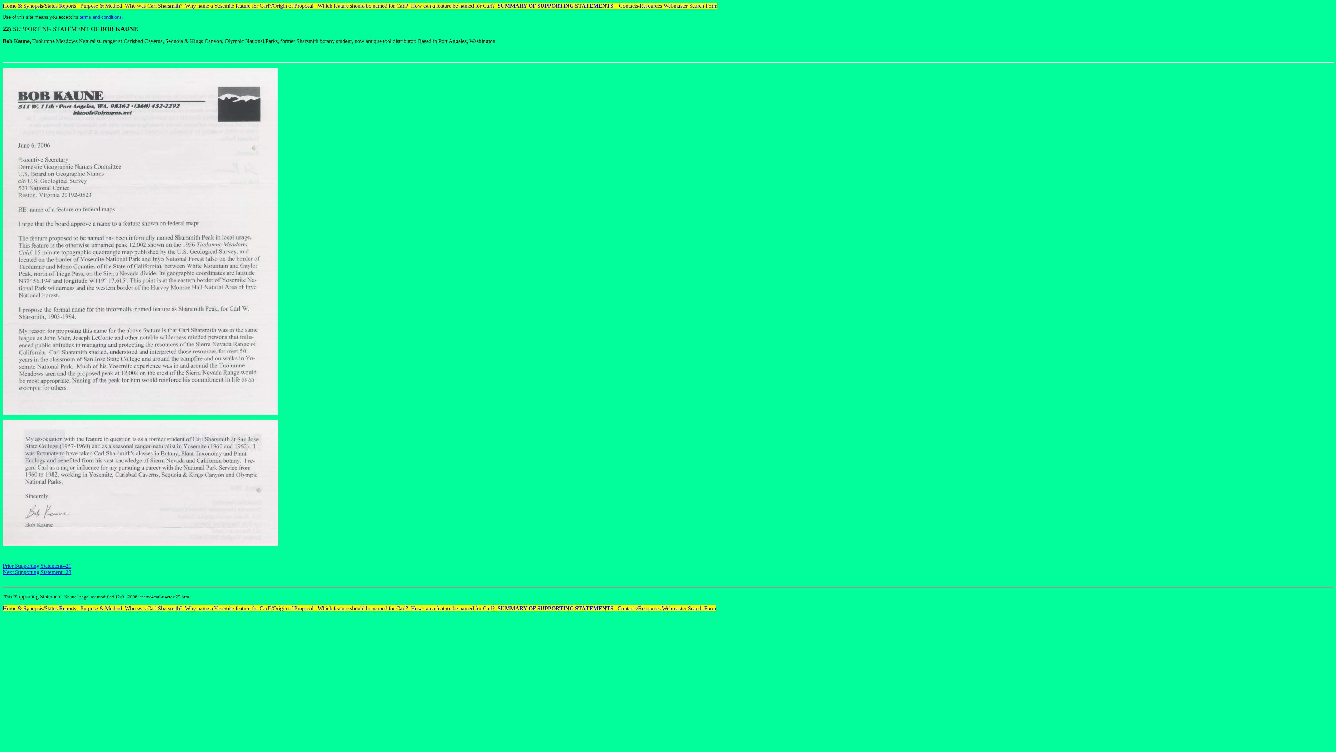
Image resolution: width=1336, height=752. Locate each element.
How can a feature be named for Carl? (453, 6)
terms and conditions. (101, 17)
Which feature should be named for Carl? (363, 6)
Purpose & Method (101, 6)
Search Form (703, 6)
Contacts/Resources (640, 6)
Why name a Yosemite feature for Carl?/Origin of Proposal (249, 6)
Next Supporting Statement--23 (37, 572)
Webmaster (675, 6)
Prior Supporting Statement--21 (37, 566)
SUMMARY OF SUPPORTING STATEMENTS (555, 6)
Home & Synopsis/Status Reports (40, 6)
